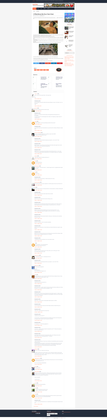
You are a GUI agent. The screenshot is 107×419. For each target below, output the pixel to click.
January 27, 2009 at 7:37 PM (38, 337)
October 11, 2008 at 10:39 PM (38, 190)
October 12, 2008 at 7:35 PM (38, 258)
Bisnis (44, 8)
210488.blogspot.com (37, 358)
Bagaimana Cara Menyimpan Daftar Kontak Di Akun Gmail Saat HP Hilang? (69, 57)
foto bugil (56, 413)
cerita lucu (52, 413)
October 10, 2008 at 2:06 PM (38, 158)
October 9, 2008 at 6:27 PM (38, 98)
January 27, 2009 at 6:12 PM (38, 331)
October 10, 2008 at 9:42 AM (38, 124)
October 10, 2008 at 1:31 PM (38, 147)
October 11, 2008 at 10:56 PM (38, 206)
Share (42, 63)
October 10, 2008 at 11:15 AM (38, 130)
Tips (41, 8)
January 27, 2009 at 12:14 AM (38, 325)
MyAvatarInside (37, 265)
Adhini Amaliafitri (37, 371)
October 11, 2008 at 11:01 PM (38, 218)
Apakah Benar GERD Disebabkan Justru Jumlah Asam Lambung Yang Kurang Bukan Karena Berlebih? (69, 64)
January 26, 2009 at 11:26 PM (38, 320)
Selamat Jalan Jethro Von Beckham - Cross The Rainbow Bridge (69, 60)
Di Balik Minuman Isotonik (59, 77)
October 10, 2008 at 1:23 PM (38, 136)
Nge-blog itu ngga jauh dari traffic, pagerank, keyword (71, 27)
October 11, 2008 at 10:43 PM (38, 195)
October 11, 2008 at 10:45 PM (38, 200)
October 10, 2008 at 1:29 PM (38, 141)
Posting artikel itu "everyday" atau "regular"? (71, 45)
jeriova (35, 366)
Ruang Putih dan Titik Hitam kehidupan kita (71, 40)
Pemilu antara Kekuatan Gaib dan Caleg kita (71, 32)
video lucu (48, 415)
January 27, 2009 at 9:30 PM (38, 364)
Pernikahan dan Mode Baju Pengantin (71, 36)
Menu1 (38, 8)
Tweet (36, 63)
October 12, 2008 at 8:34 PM (38, 263)
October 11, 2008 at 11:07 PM (38, 229)
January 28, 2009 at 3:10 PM (38, 380)
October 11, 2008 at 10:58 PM (38, 212)
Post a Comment (36, 406)
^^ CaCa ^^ (36, 93)
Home (35, 8)
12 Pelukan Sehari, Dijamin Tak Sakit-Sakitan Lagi (44, 84)
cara (49, 413)
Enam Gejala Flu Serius (43, 77)
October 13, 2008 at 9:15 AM (38, 283)
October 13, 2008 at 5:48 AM (38, 278)
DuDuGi (36, 121)
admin (35, 68)
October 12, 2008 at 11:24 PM (38, 272)
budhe (35, 274)
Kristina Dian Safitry (37, 182)
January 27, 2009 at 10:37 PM (38, 369)
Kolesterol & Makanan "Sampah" (58, 84)
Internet (48, 8)
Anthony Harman (37, 255)
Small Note (35, 4)
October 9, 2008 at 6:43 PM (38, 119)
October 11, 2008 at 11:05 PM (38, 223)
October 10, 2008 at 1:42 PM (38, 153)
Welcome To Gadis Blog (38, 132)
